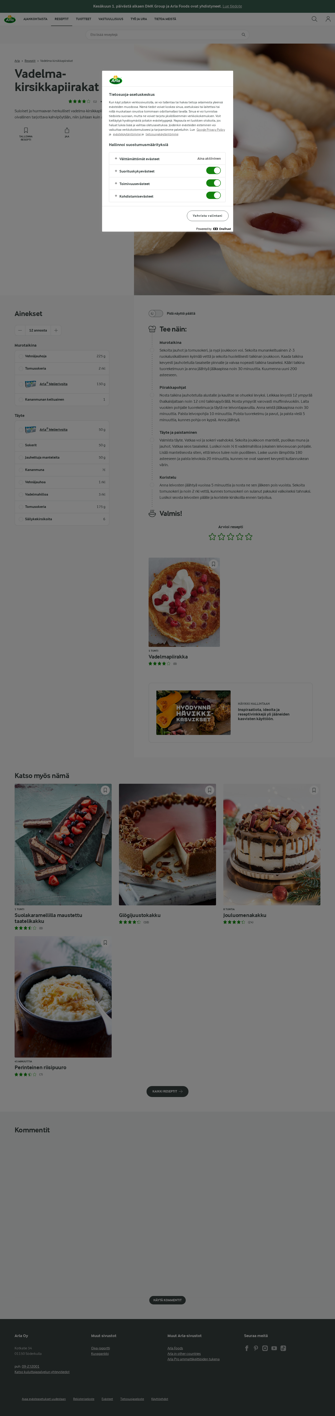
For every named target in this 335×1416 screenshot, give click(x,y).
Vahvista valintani (207, 216)
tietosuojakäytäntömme (162, 134)
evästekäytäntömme (127, 134)
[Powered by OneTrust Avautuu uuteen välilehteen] (213, 229)
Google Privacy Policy (211, 129)
